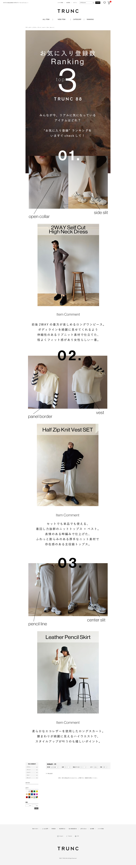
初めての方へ (35, 828)
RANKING (90, 19)
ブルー (47, 27)
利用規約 (54, 828)
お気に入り (104, 2)
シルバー (44, 27)
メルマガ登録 (60, 2)
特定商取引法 (62, 828)
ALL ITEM (46, 19)
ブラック (39, 27)
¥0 (108, 4)
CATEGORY (77, 19)
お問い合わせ (83, 828)
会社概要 (92, 828)
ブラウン (35, 27)
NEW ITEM (61, 19)
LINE (78, 836)
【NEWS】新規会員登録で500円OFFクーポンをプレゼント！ (16, 2)
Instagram (61, 836)
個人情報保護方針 (73, 828)
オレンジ (52, 27)
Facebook (70, 836)
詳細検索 (98, 2)
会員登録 (68, 2)
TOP (26, 27)
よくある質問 (45, 828)
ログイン (75, 2)
